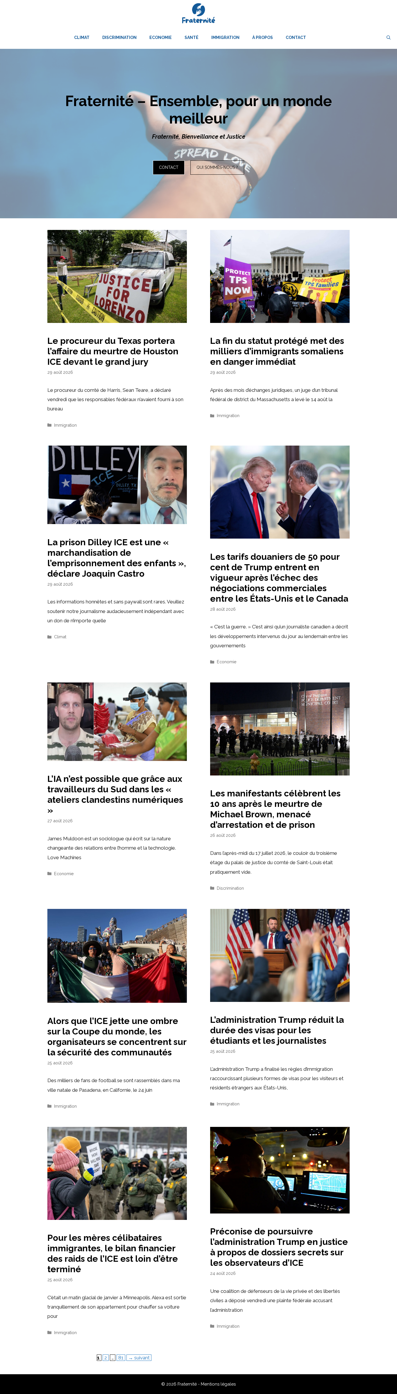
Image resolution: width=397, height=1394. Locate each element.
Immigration (225, 37)
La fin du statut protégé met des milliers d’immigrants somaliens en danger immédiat (277, 351)
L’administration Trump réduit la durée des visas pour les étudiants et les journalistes (277, 1030)
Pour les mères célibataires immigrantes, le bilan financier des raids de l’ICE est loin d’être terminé (112, 1253)
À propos (262, 37)
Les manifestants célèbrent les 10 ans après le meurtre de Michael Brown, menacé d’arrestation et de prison (275, 809)
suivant (139, 1358)
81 (121, 1357)
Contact (296, 37)
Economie (160, 37)
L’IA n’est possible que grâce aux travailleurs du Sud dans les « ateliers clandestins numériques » (115, 794)
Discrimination (119, 37)
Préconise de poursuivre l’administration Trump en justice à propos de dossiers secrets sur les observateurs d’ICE (279, 1247)
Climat (82, 37)
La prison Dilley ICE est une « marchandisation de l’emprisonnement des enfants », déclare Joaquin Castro (116, 558)
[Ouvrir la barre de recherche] (388, 37)
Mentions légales (218, 1384)
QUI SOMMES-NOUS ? (217, 167)
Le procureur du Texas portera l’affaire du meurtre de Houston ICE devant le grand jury (112, 351)
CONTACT (168, 167)
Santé (192, 37)
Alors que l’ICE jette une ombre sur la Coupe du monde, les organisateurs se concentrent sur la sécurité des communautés (116, 1036)
